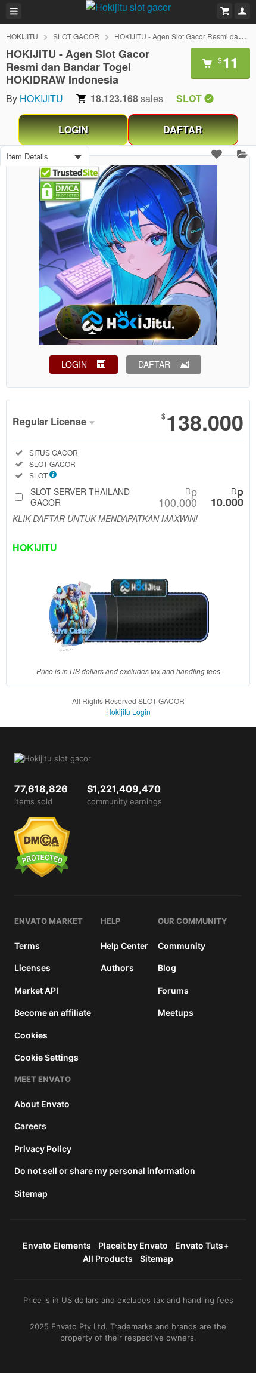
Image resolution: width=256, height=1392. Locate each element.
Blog (167, 968)
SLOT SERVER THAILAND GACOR (136, 497)
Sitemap (31, 1193)
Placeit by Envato (133, 1245)
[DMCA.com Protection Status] (42, 874)
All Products (108, 1258)
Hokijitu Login (128, 711)
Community (181, 946)
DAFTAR (182, 129)
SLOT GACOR (76, 36)
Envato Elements (57, 1245)
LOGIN (73, 129)
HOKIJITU (22, 36)
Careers (30, 1126)
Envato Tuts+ (202, 1245)
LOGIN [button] (74, 364)
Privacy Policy (42, 1149)
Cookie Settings (46, 1057)
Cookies (31, 1035)
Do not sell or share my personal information (104, 1171)
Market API (36, 990)
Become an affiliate (52, 1012)
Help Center (124, 946)
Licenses (32, 968)
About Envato (42, 1104)
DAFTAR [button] (154, 364)
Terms (27, 946)
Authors (117, 968)
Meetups (175, 1012)
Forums (173, 990)
